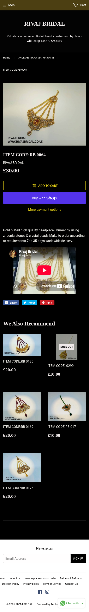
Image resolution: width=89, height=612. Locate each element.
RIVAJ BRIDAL (44, 23)
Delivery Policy (10, 583)
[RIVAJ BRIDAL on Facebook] (40, 592)
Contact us (71, 583)
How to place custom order (40, 578)
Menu (12, 5)
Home (6, 57)
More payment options (44, 210)
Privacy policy (31, 583)
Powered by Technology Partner (54, 604)
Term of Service (52, 583)
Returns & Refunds (71, 578)
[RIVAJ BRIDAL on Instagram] (47, 592)
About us (15, 578)
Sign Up (78, 558)
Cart (82, 5)
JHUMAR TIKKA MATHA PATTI (36, 57)
